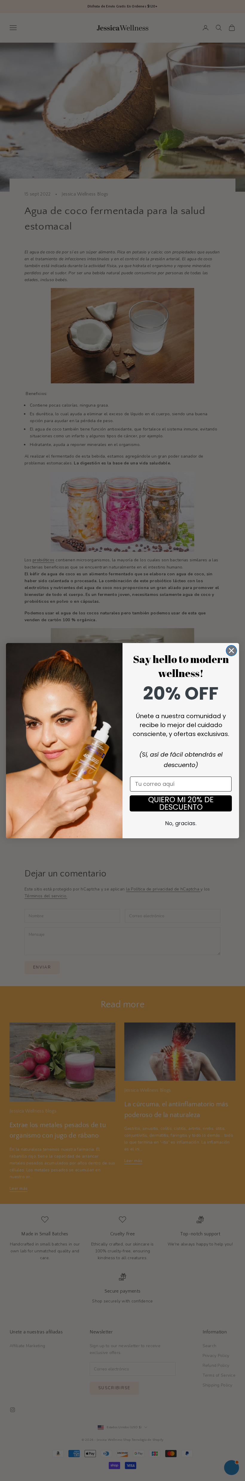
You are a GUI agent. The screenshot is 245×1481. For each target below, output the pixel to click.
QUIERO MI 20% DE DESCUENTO (181, 803)
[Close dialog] (231, 650)
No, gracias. (180, 823)
